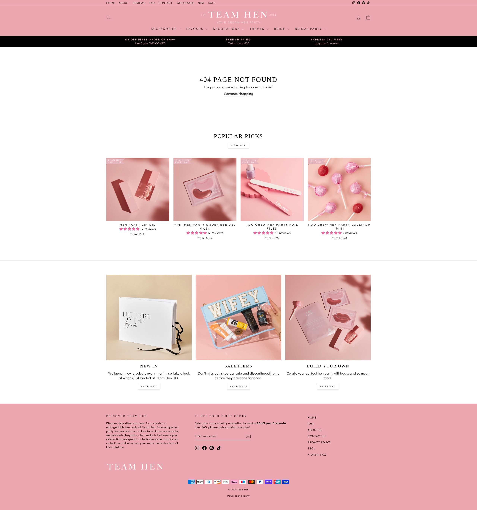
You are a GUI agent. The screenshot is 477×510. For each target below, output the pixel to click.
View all (238, 145)
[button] (129, 229)
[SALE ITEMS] (238, 317)
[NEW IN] (149, 317)
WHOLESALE (185, 3)
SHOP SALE (238, 386)
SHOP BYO (328, 386)
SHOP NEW (148, 386)
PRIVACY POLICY (319, 442)
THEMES (257, 29)
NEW (201, 3)
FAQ (152, 3)
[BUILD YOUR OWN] (328, 317)
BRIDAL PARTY (309, 29)
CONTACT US (317, 436)
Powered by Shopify (238, 495)
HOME (110, 3)
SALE (211, 3)
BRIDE (280, 29)
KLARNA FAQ (317, 455)
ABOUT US (315, 430)
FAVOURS (195, 29)
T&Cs (311, 448)
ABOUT (124, 3)
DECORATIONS (227, 29)
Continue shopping (238, 93)
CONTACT (166, 3)
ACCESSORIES (164, 29)
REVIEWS (139, 3)
